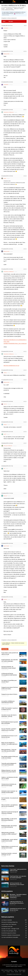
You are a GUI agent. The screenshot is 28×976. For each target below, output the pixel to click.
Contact (8, 971)
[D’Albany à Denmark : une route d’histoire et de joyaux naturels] (23, 772)
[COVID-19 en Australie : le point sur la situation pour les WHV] (23, 709)
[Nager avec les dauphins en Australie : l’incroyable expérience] (23, 744)
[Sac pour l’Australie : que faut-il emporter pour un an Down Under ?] (23, 730)
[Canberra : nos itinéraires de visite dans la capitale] (23, 779)
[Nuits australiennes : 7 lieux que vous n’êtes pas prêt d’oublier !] (23, 751)
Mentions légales (22, 970)
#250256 (25, 431)
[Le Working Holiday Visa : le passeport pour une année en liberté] (5, 903)
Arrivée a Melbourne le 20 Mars (13, 6)
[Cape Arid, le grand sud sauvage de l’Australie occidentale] (23, 813)
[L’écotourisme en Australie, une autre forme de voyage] (23, 785)
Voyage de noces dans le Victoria (9, 694)
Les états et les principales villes (8, 930)
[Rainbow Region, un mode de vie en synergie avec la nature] (23, 848)
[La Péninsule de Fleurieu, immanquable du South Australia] (23, 675)
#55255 (25, 25)
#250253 (25, 379)
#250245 (25, 51)
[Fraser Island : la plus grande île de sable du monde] (23, 654)
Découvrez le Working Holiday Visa (9, 922)
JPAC (20, 971)
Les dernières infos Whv (7, 926)
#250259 (25, 493)
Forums (3, 8)
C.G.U (4, 971)
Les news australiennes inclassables (9, 937)
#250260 (25, 543)
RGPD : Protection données (7, 970)
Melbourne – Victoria (18, 8)
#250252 (25, 370)
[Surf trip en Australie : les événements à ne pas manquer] (23, 668)
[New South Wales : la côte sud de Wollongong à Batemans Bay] (23, 820)
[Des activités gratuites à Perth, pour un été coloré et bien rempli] (23, 758)
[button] (26, 2)
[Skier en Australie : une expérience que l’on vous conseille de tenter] (23, 806)
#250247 (25, 109)
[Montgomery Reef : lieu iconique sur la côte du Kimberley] (23, 827)
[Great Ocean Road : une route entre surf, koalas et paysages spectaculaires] (23, 661)
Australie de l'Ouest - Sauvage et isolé (10, 928)
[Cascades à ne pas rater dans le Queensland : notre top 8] (23, 716)
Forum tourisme (9, 8)
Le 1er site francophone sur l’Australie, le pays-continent (12, 7)
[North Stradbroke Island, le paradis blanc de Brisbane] (23, 723)
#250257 (25, 443)
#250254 (25, 401)
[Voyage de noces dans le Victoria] (23, 696)
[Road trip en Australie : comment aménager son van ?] (23, 855)
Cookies (15, 970)
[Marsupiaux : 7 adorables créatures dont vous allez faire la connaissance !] (5, 896)
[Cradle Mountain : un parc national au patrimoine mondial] (23, 841)
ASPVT (24, 971)
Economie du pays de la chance (8, 933)
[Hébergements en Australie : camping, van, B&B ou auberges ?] (23, 834)
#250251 (25, 351)
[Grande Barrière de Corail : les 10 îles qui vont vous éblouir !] (23, 737)
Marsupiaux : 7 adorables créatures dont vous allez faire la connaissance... (18, 896)
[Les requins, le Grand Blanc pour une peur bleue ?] (23, 682)
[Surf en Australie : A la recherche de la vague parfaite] (23, 799)
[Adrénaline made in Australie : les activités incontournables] (23, 792)
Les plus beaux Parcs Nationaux (8, 924)
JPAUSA (16, 971)
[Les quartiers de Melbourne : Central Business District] (23, 702)
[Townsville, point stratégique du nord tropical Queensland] (23, 765)
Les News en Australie (6, 920)
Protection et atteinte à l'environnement (10, 935)
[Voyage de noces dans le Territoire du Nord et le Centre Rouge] (23, 689)
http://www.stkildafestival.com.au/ (11, 365)
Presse (12, 971)
